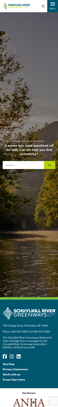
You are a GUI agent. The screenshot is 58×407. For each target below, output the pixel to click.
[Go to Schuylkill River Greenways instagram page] (12, 356)
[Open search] (43, 6)
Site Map (8, 364)
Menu (52, 8)
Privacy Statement (15, 369)
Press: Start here (14, 380)
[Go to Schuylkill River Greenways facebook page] (5, 356)
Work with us (11, 374)
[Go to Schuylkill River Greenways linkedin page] (18, 356)
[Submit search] (49, 165)
